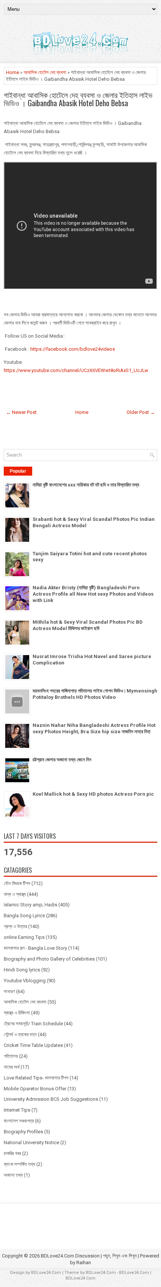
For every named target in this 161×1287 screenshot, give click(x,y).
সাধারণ (9, 991)
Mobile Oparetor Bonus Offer (35, 1088)
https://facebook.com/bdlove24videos (72, 349)
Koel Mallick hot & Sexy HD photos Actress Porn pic (93, 794)
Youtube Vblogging (25, 980)
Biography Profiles (23, 1131)
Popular (18, 471)
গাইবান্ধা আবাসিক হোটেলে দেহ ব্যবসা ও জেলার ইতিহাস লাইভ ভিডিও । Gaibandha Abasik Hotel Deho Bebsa (78, 98)
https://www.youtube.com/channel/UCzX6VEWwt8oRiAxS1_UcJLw (76, 370)
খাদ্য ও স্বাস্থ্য (15, 894)
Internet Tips (17, 1110)
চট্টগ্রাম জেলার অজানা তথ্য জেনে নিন (62, 759)
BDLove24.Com (46, 1272)
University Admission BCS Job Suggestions (51, 1099)
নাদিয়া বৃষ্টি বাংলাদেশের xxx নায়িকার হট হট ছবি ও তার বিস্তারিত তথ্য (86, 485)
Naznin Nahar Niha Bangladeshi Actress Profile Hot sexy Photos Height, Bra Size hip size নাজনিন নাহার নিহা (94, 728)
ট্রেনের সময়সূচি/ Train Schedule (33, 1023)
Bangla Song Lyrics (24, 915)
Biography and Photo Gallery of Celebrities (49, 959)
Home (12, 72)
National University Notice (31, 1142)
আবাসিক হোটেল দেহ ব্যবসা (45, 72)
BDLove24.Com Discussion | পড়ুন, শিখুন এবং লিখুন (89, 1256)
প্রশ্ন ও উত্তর (15, 926)
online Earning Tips (24, 937)
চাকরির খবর (12, 1153)
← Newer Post (21, 412)
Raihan (83, 1262)
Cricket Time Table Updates (33, 1045)
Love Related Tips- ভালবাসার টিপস (36, 1078)
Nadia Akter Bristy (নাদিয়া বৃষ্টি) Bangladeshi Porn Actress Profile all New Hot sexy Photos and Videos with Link (93, 594)
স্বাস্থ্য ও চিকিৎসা (17, 1013)
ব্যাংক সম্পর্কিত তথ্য (19, 1164)
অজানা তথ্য (13, 1175)
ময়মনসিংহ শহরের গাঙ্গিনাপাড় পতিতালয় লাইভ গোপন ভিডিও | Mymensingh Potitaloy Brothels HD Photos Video (95, 694)
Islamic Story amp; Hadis (30, 904)
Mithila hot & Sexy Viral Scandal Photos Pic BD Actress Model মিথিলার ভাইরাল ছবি (88, 625)
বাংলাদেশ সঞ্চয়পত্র (19, 1121)
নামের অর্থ (11, 1067)
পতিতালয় (11, 1056)
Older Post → (141, 412)
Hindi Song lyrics (22, 970)
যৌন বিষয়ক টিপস (17, 883)
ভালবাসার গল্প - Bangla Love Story (35, 948)
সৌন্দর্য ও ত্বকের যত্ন (20, 1034)
